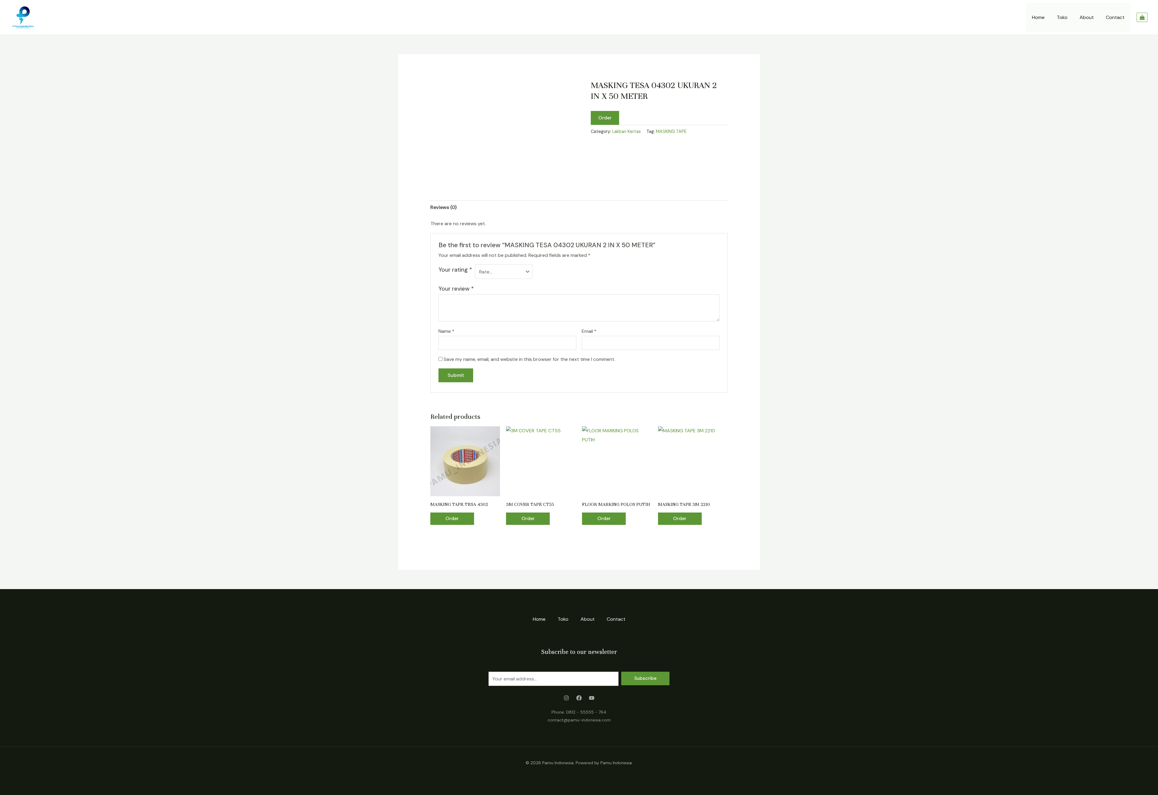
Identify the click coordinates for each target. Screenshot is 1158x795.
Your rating (455, 269)
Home (1038, 17)
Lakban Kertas (626, 131)
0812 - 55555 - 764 (586, 712)
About (1087, 17)
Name (446, 331)
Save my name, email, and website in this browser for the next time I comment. (529, 359)
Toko (1062, 17)
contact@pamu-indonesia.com (579, 720)
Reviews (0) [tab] (443, 207)
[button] (605, 118)
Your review (456, 288)
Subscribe (645, 678)
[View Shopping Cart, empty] (1142, 17)
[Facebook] (579, 698)
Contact (1115, 17)
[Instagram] (566, 698)
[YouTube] (591, 698)
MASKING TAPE (671, 131)
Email (589, 331)
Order (605, 118)
